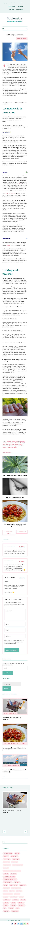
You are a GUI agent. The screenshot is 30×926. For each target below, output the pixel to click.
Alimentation (11, 6)
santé (5, 896)
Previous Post (9, 532)
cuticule (12, 442)
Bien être (13, 3)
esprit (6, 873)
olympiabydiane (9, 546)
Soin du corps (22, 3)
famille (13, 873)
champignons (15, 441)
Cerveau (6, 862)
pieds (4, 447)
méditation (13, 885)
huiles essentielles (10, 879)
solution (7, 899)
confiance (7, 865)
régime (17, 893)
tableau (20, 902)
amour (17, 853)
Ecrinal (8, 245)
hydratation (7, 882)
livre (5, 885)
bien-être (14, 856)
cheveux (14, 862)
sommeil (15, 899)
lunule (16, 444)
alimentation (8, 853)
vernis (15, 447)
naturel (6, 888)
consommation (17, 865)
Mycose (11, 446)
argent (6, 856)
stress (6, 902)
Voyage (11, 908)
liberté (17, 882)
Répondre (22, 546)
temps (6, 905)
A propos (5, 3)
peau (5, 891)
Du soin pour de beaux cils (15, 498)
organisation (16, 888)
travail (13, 905)
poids (11, 891)
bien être (7, 859)
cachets (9, 441)
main (20, 444)
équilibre (15, 911)
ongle (15, 446)
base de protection (9, 193)
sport (23, 899)
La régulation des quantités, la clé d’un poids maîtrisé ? (15, 525)
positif (19, 891)
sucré (13, 902)
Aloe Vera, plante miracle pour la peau (15, 475)
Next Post (21, 531)
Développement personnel (12, 870)
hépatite (8, 444)
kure (13, 444)
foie (3, 444)
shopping (13, 896)
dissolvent (18, 442)
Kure (20, 183)
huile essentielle (9, 876)
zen (17, 908)
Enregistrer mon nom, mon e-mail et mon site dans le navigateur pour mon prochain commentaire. (14, 642)
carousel (16, 859)
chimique (22, 441)
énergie (6, 911)
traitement (9, 447)
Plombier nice (8, 560)
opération (21, 446)
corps (6, 867)
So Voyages (19, 9)
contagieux (5, 442)
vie (5, 908)
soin (21, 896)
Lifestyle (11, 9)
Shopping (20, 6)
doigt (23, 442)
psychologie (8, 893)
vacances (21, 905)
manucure (5, 446)
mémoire (22, 885)
